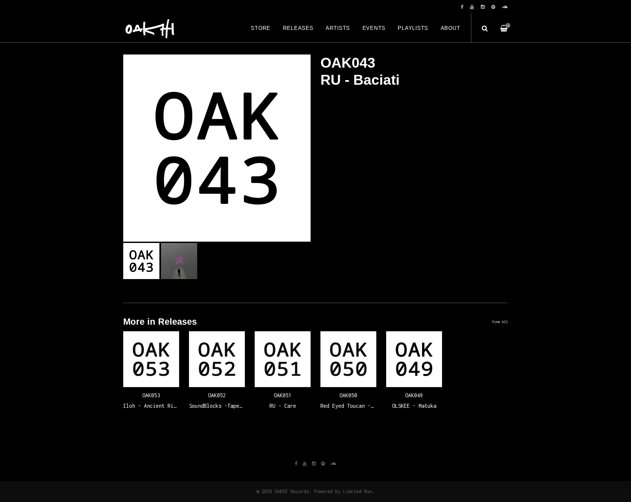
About (450, 28)
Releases (298, 28)
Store (260, 28)
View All (500, 322)
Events (374, 28)
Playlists (413, 28)
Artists (338, 28)
